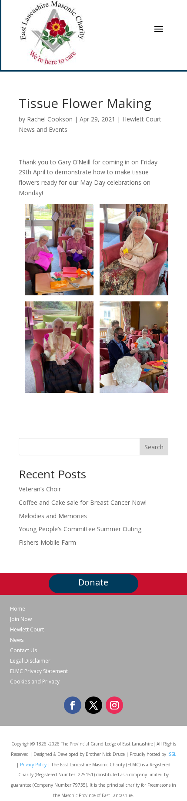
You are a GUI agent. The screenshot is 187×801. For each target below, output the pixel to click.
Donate (93, 582)
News (16, 640)
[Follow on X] (93, 705)
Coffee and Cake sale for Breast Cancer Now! (83, 502)
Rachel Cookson (50, 119)
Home (17, 608)
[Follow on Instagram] (114, 705)
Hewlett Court (27, 629)
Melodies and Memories (53, 516)
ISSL (171, 754)
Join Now (21, 619)
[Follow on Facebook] (72, 705)
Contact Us (23, 650)
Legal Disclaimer (30, 660)
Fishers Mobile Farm (47, 542)
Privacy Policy (33, 765)
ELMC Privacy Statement (39, 671)
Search (154, 447)
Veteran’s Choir (40, 489)
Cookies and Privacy (35, 681)
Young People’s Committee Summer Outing (80, 529)
